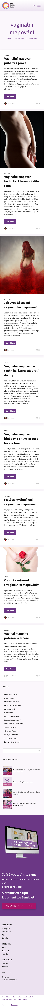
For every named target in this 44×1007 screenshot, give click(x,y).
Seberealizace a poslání (12, 720)
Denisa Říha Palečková (14, 676)
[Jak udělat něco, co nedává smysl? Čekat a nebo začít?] (7, 793)
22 (39, 617)
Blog (3, 948)
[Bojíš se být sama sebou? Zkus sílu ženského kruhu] (7, 804)
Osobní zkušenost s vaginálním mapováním (21, 582)
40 (39, 483)
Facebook (5, 951)
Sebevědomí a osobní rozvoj (14, 724)
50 (39, 350)
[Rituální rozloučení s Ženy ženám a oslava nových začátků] (7, 770)
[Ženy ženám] (8, 5)
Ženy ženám (11, 103)
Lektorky (5, 967)
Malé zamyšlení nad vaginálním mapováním (20, 502)
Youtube (5, 954)
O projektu (6, 929)
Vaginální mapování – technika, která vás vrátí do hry (21, 370)
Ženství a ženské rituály (12, 742)
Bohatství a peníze (10, 694)
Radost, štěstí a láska (11, 716)
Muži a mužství (9, 709)
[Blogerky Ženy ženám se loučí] (7, 781)
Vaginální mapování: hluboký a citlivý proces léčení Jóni (21, 438)
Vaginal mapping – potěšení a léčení (17, 636)
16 (39, 418)
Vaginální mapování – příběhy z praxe (19, 60)
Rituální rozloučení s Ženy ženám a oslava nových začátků (26, 770)
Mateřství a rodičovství (12, 702)
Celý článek (10, 96)
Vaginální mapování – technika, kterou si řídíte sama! (21, 181)
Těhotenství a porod (11, 731)
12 (39, 228)
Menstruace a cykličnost (12, 705)
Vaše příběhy (6, 932)
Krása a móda (9, 698)
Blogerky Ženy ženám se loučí (23, 782)
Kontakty (5, 938)
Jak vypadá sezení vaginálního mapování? (20, 305)
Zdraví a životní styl (11, 738)
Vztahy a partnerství (11, 735)
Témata (5, 964)
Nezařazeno (8, 713)
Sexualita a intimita (10, 727)
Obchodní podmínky (20, 999)
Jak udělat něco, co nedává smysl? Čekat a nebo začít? (27, 793)
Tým (3, 935)
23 (39, 103)
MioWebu (14, 1005)
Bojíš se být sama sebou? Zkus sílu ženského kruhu (24, 804)
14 (39, 676)
